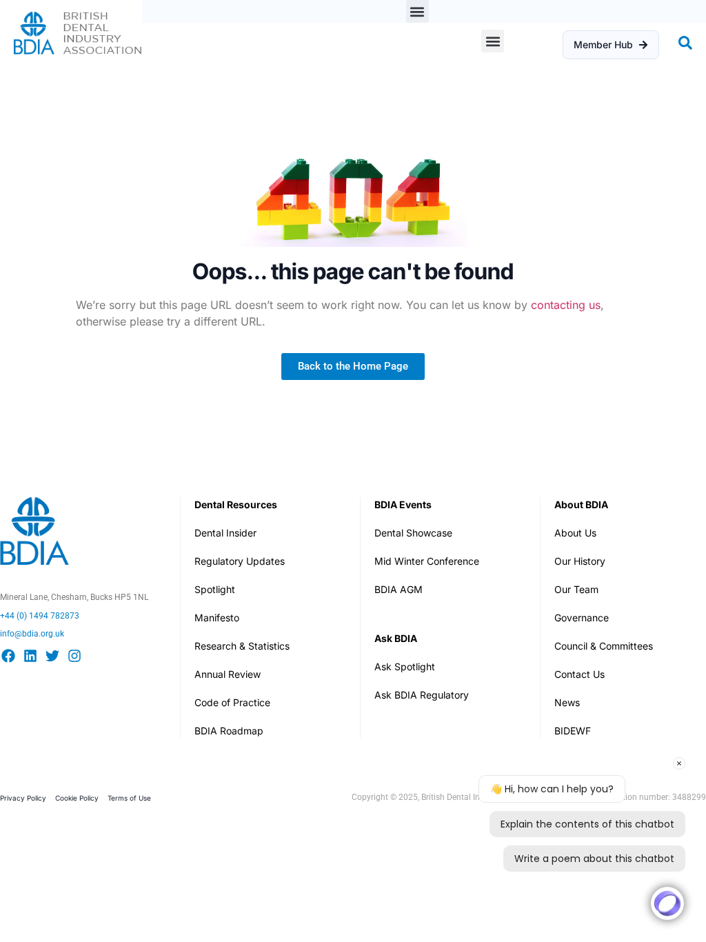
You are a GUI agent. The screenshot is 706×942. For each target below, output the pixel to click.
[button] (417, 11)
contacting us (566, 305)
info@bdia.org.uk (32, 634)
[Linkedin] (30, 656)
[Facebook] (8, 656)
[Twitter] (52, 656)
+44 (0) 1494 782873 (39, 616)
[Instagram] (74, 656)
